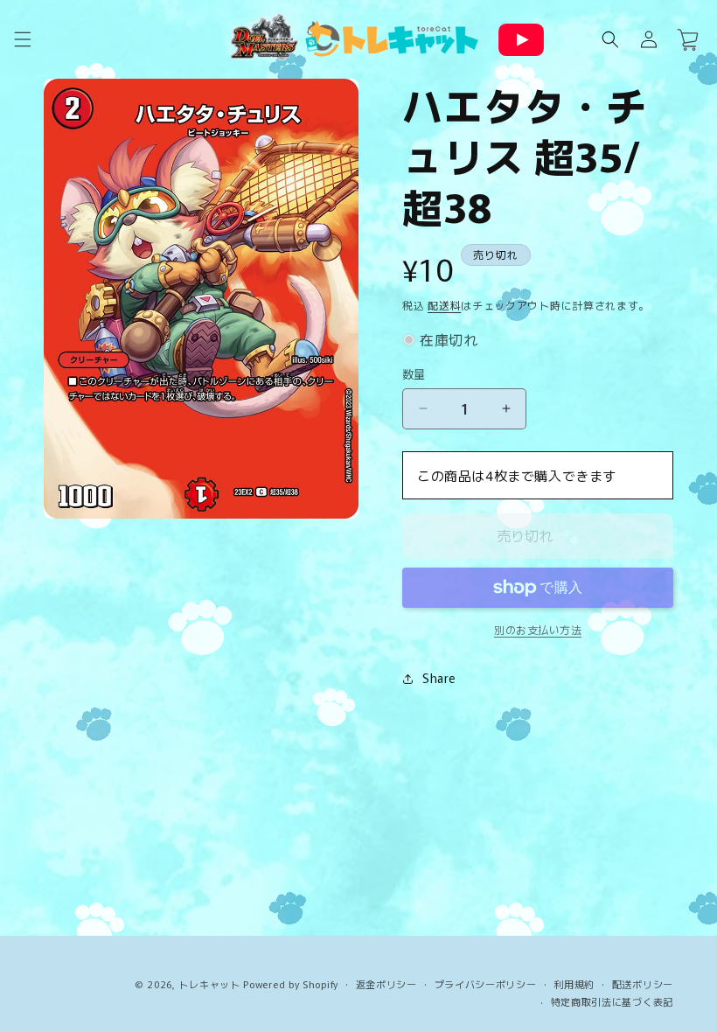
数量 (414, 374)
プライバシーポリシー (486, 984)
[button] (22, 39)
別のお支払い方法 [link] (537, 629)
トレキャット (209, 984)
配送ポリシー (642, 984)
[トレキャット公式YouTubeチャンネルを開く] (521, 40)
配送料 (444, 304)
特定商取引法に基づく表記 (612, 1001)
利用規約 (574, 984)
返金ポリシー (386, 984)
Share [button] (439, 678)
